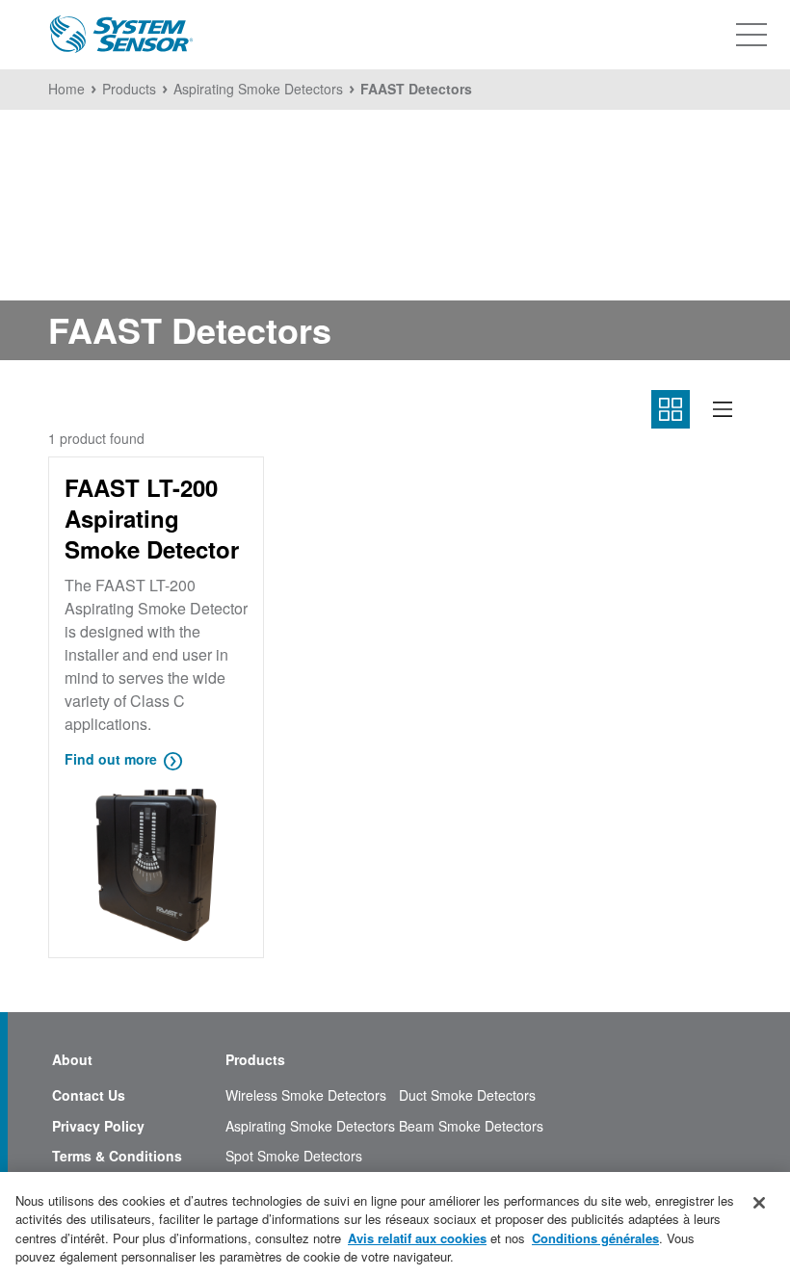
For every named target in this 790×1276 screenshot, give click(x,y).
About (72, 1060)
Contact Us (88, 1095)
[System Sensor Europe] (121, 34)
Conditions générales (595, 1238)
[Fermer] (759, 1203)
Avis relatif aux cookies (417, 1238)
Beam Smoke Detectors (471, 1126)
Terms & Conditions (117, 1156)
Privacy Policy (98, 1126)
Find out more (111, 758)
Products (255, 1060)
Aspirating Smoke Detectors (310, 1126)
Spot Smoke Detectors (293, 1156)
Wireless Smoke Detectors (305, 1095)
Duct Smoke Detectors (467, 1095)
